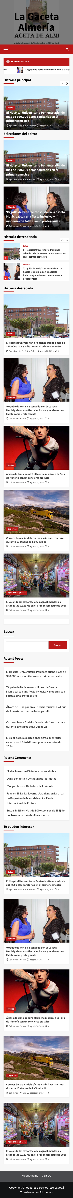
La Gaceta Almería (36, 22)
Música (26, 267)
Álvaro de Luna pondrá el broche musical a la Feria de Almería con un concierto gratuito (42, 274)
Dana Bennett (15, 778)
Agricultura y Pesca (17, 592)
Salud (10, 107)
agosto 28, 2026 (47, 125)
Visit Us (46, 1175)
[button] (7, 49)
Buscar (9, 631)
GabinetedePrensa (17, 226)
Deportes (12, 528)
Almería (11, 207)
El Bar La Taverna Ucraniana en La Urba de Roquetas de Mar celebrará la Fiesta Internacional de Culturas (35, 798)
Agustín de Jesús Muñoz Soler (22, 125)
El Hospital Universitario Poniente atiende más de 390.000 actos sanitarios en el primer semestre (35, 116)
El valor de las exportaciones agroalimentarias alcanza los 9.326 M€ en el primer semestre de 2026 (36, 604)
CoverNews (27, 1192)
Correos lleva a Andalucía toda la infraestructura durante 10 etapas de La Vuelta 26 (35, 540)
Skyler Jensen (15, 771)
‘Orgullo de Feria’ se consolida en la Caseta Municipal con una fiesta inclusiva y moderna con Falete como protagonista (35, 216)
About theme (30, 1175)
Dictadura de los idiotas (41, 771)
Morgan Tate (14, 786)
